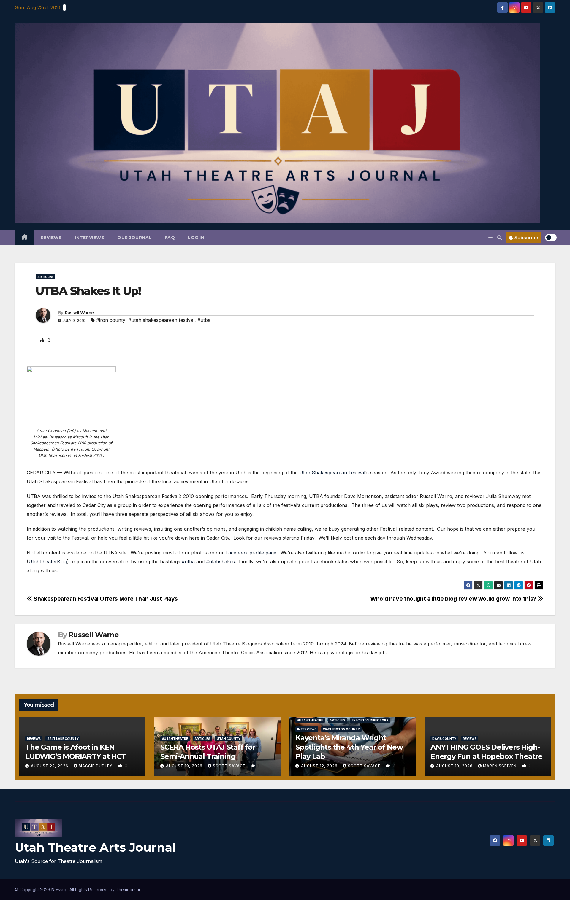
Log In (196, 237)
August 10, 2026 (455, 766)
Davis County (444, 738)
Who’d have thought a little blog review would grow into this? (454, 598)
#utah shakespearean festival (161, 320)
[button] (499, 238)
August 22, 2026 (50, 766)
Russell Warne (79, 312)
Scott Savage (229, 766)
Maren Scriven (500, 766)
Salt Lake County (63, 738)
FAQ (170, 237)
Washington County (341, 729)
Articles (45, 277)
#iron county (110, 320)
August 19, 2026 (185, 766)
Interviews (89, 237)
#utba (203, 320)
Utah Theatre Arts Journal (95, 847)
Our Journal (134, 237)
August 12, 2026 (320, 766)
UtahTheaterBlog (47, 562)
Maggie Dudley (96, 766)
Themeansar (128, 889)
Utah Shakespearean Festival (332, 473)
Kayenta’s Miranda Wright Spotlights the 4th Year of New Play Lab (349, 746)
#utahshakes (220, 562)
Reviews (51, 237)
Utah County (228, 738)
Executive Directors (370, 720)
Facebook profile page (250, 553)
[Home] (24, 237)
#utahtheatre (175, 738)
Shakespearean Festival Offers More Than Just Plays (105, 598)
